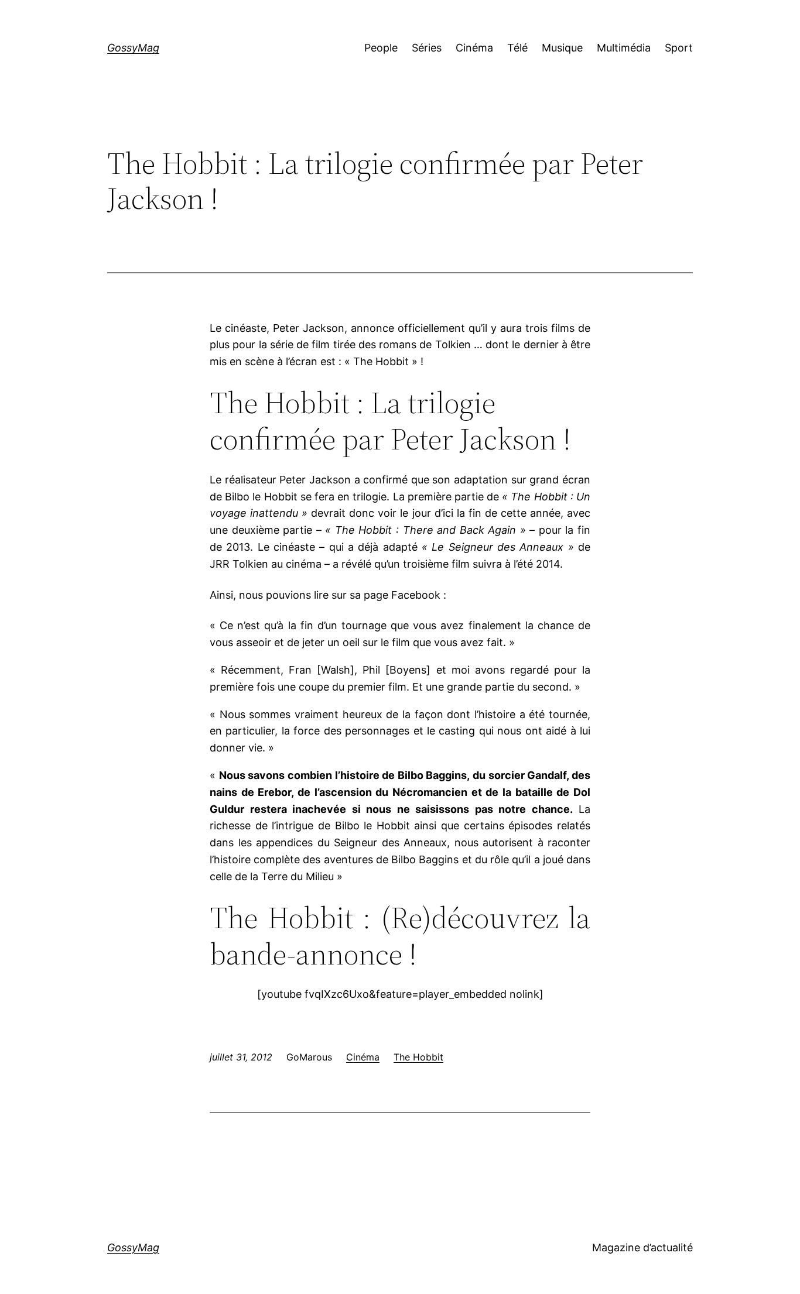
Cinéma (363, 1057)
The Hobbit (418, 1057)
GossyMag (133, 48)
